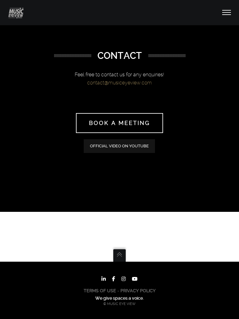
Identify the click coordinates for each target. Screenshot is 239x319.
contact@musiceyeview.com (119, 83)
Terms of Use (100, 290)
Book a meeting (119, 123)
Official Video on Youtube (119, 146)
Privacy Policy (138, 290)
